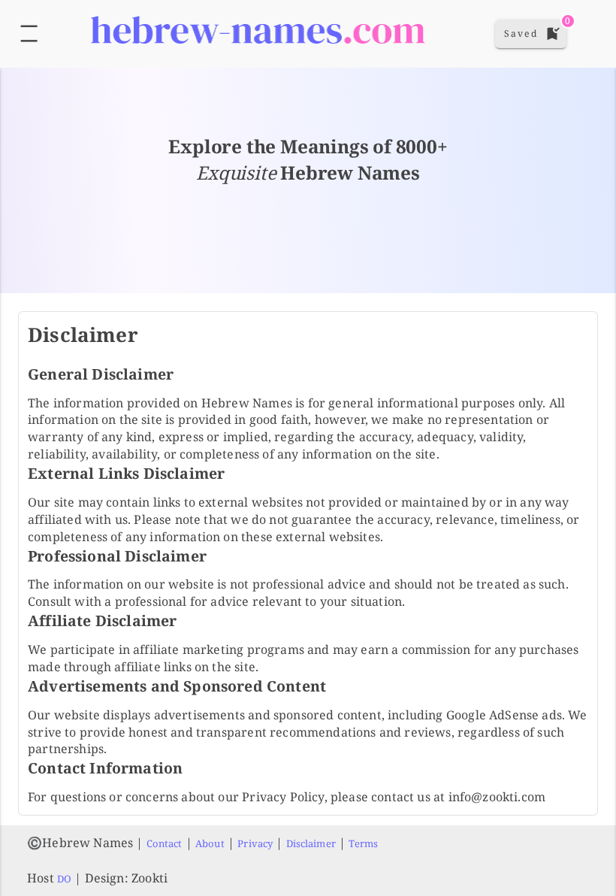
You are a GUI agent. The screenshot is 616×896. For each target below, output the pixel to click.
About (210, 843)
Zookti (149, 878)
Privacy (255, 843)
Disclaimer (311, 843)
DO (64, 878)
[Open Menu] (29, 33)
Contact (164, 843)
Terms (363, 843)
